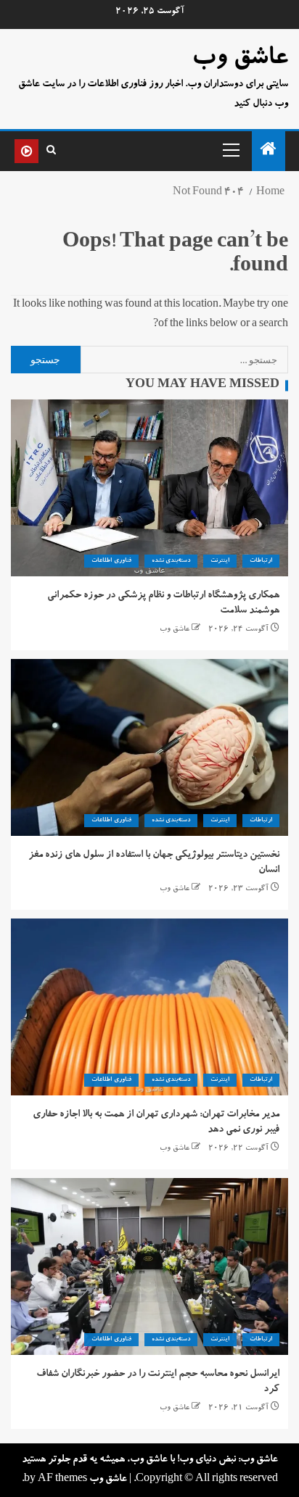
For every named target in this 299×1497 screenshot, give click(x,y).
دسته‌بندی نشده (171, 561)
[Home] (269, 153)
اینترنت (219, 561)
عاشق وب (240, 59)
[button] (230, 149)
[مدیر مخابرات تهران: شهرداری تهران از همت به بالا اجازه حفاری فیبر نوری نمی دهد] (149, 1006)
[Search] (51, 151)
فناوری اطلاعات (111, 561)
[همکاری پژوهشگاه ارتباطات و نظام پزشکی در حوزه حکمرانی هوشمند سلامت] (149, 487)
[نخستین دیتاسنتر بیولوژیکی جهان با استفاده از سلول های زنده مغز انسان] (149, 747)
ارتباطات (261, 561)
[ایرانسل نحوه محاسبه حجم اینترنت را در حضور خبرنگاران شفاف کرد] (149, 1266)
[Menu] (230, 149)
